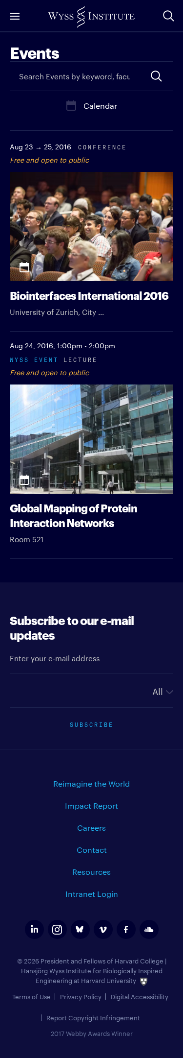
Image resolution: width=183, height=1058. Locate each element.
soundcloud (149, 929)
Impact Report (91, 805)
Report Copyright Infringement (93, 1017)
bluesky (80, 929)
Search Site (168, 15)
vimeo (103, 929)
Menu (14, 16)
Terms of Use (31, 996)
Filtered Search (156, 76)
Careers (91, 827)
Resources (91, 871)
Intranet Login (91, 894)
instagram (57, 929)
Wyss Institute (91, 17)
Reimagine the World (91, 783)
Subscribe (92, 723)
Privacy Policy (81, 996)
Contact (92, 849)
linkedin (34, 929)
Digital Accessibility (139, 996)
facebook (126, 929)
